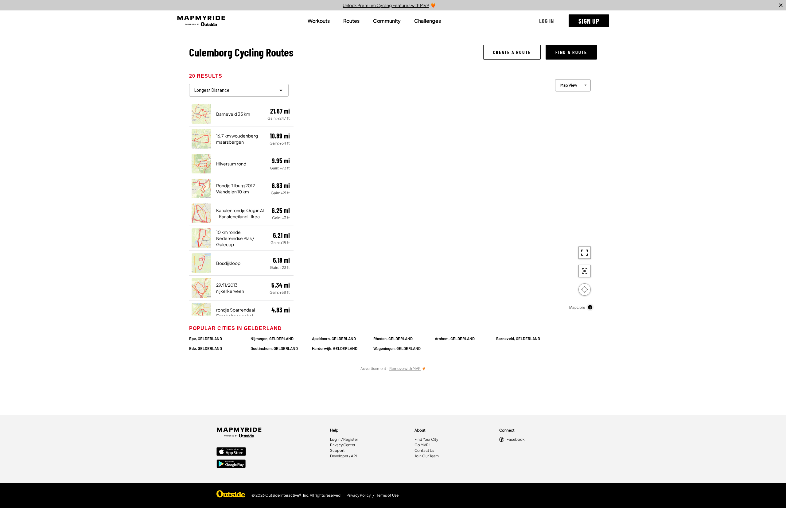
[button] (546, 20)
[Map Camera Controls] (584, 289)
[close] (781, 5)
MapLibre (577, 307)
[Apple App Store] (231, 452)
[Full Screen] (584, 252)
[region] (445, 193)
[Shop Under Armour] (230, 495)
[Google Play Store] (231, 464)
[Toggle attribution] (590, 307)
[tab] (318, 20)
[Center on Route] (584, 271)
